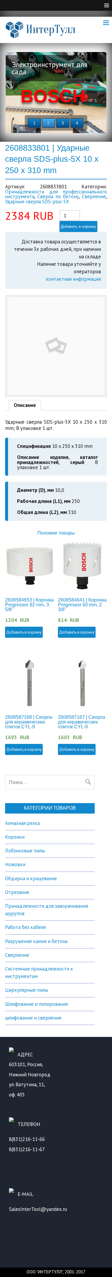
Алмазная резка (22, 823)
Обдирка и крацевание (31, 878)
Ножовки (15, 864)
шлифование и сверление (33, 1017)
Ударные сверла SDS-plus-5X (37, 201)
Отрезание (17, 892)
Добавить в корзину (78, 226)
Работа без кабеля (25, 927)
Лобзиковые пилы (25, 850)
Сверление (94, 196)
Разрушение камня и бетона (36, 941)
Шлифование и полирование (36, 1004)
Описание (25, 405)
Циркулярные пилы (26, 990)
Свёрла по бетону (58, 196)
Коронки (14, 837)
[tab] (25, 405)
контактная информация (73, 279)
